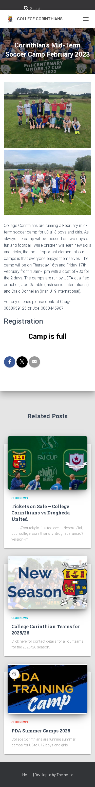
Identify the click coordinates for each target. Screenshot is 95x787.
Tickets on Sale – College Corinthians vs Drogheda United (40, 512)
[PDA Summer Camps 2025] (47, 688)
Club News (19, 498)
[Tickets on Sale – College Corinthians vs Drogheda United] (47, 462)
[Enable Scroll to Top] (85, 777)
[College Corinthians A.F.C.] (35, 19)
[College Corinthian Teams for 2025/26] (47, 582)
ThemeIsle (64, 775)
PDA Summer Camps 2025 (40, 731)
